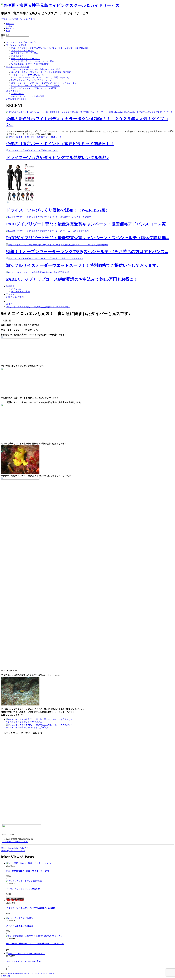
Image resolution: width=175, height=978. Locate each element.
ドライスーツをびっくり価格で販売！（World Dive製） (58, 210)
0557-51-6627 (7, 19)
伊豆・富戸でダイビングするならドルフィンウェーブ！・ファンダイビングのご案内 (50, 48)
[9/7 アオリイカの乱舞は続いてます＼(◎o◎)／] (39, 725)
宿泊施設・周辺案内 (20, 291)
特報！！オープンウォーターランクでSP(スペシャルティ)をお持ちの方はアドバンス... (87, 251)
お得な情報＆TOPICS (16, 99)
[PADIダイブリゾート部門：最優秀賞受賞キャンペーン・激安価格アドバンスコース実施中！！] (50, 217)
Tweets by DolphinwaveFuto (13, 850)
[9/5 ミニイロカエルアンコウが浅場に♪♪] (39, 719)
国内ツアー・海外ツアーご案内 (25, 59)
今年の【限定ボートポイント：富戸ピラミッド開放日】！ (60, 143)
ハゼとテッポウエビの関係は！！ (21, 926)
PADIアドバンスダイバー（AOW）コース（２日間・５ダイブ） (40, 77)
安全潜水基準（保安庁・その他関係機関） (30, 64)
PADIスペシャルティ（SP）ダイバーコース (31, 80)
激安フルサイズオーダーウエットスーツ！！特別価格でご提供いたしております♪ (82, 265)
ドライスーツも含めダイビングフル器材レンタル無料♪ (57, 157)
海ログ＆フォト (13, 91)
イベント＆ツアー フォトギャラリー (28, 96)
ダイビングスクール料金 (17, 67)
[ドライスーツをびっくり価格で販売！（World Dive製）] (21, 203)
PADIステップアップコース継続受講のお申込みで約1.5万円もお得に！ (72, 279)
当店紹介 (10, 286)
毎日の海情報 (17, 94)
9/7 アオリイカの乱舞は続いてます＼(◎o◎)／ (27, 727)
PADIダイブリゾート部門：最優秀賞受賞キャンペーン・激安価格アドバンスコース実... (87, 224)
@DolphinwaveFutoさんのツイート (16, 848)
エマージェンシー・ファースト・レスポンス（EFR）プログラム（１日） (45, 83)
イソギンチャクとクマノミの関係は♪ (23, 889)
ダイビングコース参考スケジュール (27, 75)
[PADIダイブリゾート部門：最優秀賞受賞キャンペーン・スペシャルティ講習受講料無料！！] (49, 231)
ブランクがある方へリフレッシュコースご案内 (32, 61)
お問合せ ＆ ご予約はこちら (15, 842)
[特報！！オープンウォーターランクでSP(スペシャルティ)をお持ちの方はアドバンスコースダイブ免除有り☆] (57, 245)
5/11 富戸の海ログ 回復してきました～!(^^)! (27, 871)
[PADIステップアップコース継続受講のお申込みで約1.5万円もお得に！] (39, 272)
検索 (3, 35)
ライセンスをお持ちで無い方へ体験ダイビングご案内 (35, 69)
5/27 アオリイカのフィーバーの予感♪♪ (24, 961)
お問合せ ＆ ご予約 (15, 297)
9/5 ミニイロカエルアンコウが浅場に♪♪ (24, 722)
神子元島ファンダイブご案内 (24, 53)
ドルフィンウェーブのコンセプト (21, 42)
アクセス (10, 294)
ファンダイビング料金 (16, 45)
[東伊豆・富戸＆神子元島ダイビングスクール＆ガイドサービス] (60, 5)
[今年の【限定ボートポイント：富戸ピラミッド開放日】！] (33, 137)
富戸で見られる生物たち (22, 50)
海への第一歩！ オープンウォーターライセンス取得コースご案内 (41, 72)
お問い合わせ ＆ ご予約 (24, 19)
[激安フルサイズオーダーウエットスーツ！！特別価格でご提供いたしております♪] (44, 258)
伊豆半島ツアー (18, 56)
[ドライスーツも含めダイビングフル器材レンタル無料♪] (32, 150)
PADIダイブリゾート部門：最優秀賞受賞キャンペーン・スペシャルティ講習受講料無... (87, 237)
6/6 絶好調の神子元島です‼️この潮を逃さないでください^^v (35, 944)
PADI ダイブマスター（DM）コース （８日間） (34, 88)
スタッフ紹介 (17, 289)
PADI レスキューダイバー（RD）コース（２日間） (35, 85)
